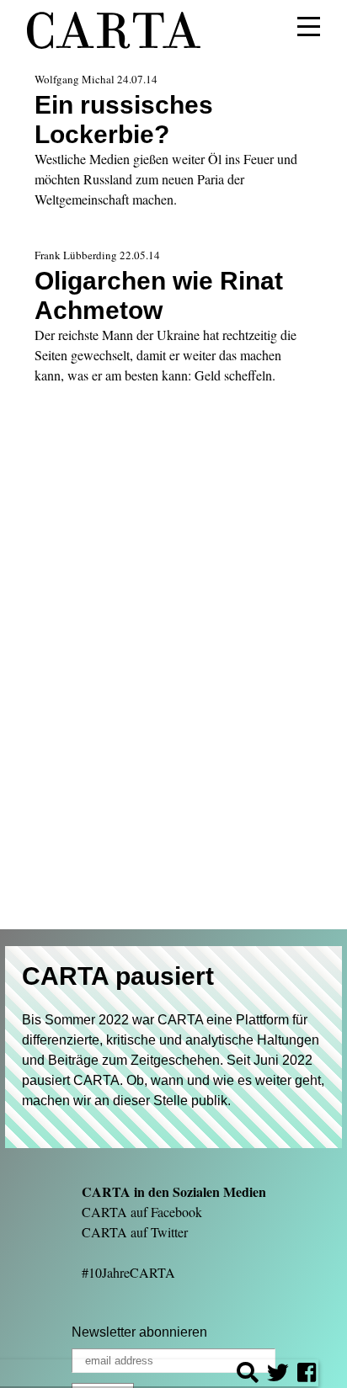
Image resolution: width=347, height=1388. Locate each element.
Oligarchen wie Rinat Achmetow (159, 295)
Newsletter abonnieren (139, 1332)
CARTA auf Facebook (142, 1211)
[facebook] (306, 1375)
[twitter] (277, 1375)
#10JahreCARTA (128, 1272)
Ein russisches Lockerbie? (124, 119)
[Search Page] (247, 1375)
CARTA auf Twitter (135, 1232)
